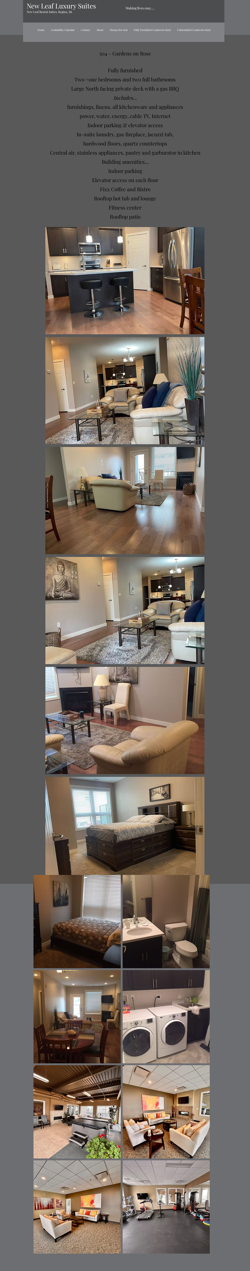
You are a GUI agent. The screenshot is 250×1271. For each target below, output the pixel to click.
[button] (124, 280)
